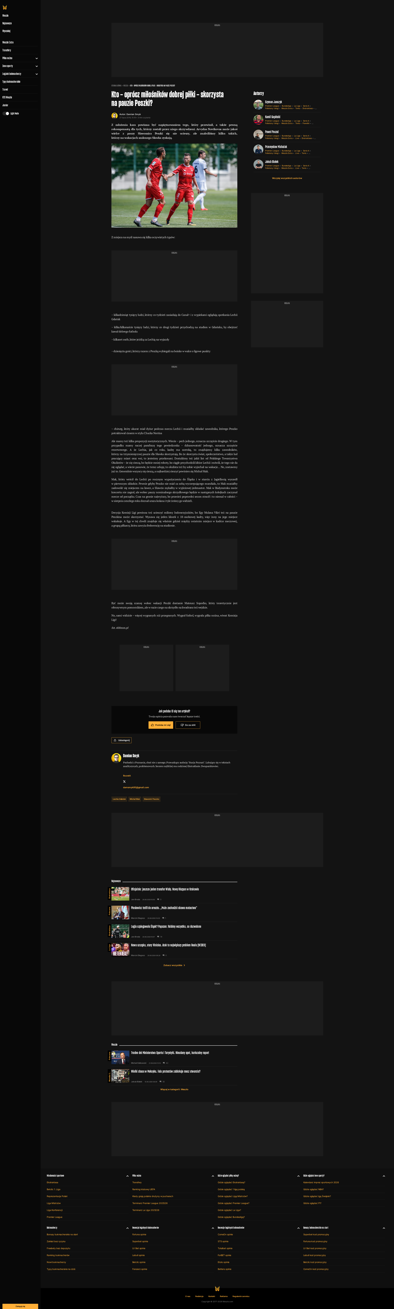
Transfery (6, 50)
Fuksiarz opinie (139, 1269)
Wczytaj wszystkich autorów (287, 178)
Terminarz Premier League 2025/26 (150, 1203)
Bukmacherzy (52, 1227)
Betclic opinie (138, 1262)
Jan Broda (135, 899)
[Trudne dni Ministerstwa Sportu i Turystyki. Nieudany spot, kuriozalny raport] (174, 1057)
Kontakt (211, 1296)
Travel (5, 89)
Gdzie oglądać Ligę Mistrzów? (233, 1196)
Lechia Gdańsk (119, 799)
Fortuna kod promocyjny (315, 1241)
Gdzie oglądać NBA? (313, 1189)
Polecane (109, 911)
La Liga (297, 106)
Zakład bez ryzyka (56, 1241)
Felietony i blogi (272, 108)
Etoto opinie (223, 1262)
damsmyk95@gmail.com (136, 787)
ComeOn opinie (225, 1234)
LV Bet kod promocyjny (314, 1248)
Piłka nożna (7, 58)
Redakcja (199, 1296)
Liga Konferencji (54, 1210)
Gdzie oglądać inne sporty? (314, 1175)
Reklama (224, 1296)
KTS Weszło (7, 97)
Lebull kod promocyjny (314, 1255)
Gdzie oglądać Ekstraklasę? (231, 1182)
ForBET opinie (224, 1255)
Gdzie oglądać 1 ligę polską (231, 1189)
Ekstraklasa (308, 108)
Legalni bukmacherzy (11, 74)
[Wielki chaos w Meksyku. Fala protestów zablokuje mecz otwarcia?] (174, 1076)
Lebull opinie (138, 1255)
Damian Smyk (134, 114)
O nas (187, 1296)
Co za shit (190, 725)
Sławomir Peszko (151, 799)
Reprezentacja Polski (57, 1196)
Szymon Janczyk (273, 101)
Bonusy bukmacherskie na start (62, 1234)
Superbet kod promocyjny (316, 1234)
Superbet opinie (140, 1241)
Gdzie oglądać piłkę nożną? (228, 1175)
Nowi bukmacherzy (56, 1262)
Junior (5, 105)
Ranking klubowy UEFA (143, 1189)
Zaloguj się (20, 1306)
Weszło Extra (8, 42)
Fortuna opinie (139, 1234)
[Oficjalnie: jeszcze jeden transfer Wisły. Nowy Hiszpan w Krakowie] (174, 894)
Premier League (272, 106)
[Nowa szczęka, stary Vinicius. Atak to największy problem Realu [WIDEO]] (174, 949)
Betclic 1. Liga (53, 1189)
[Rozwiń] (35, 58)
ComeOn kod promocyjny (316, 1269)
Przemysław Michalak (276, 146)
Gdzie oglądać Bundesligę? (231, 1217)
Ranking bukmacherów (58, 1255)
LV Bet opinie (138, 1248)
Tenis (297, 108)
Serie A (306, 106)
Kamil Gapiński (272, 116)
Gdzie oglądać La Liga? (229, 1210)
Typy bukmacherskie (11, 82)
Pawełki (306, 123)
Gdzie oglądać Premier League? (233, 1203)
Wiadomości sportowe (55, 1175)
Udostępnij (124, 740)
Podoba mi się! (163, 725)
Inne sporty (7, 66)
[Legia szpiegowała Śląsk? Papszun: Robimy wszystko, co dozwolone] (174, 931)
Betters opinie (224, 1269)
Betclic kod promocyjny (315, 1262)
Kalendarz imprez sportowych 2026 (321, 1182)
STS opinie (223, 1241)
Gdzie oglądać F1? (312, 1203)
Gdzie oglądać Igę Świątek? (317, 1196)
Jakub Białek (272, 161)
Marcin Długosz (138, 918)
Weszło (125, 85)
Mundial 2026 (109, 1075)
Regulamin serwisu (241, 1296)
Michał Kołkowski (138, 1063)
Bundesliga (286, 106)
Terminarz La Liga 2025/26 (145, 1210)
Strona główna (116, 85)
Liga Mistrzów (54, 1203)
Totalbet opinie (225, 1248)
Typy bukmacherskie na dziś (61, 1269)
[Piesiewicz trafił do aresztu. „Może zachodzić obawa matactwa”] (174, 912)
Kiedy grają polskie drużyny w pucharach (152, 1196)
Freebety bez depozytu (58, 1248)
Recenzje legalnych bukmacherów (145, 1227)
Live (297, 138)
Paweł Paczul (272, 131)
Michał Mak (135, 799)
